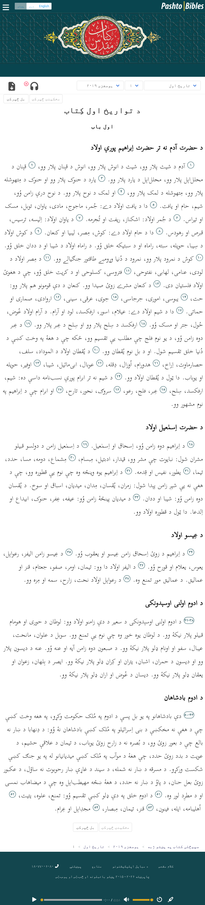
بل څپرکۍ (16, 99)
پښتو (20, 6)
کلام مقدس (166, 866)
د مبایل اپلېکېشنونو (130, 866)
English (44, 6)
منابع (97, 866)
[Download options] (11, 87)
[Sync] (171, 899)
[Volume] (126, 899)
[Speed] (159, 899)
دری (31, 6)
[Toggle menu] (7, 7)
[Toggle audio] (34, 87)
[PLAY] (34, 899)
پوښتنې (76, 866)
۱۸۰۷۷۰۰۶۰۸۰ (43, 866)
